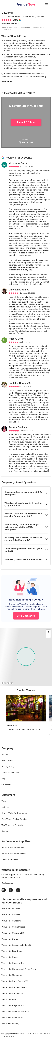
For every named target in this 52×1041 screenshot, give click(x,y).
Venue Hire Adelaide (10, 909)
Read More (6, 81)
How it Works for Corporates (14, 813)
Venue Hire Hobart (9, 957)
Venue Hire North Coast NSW (14, 981)
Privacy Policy (7, 766)
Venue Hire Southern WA (12, 1017)
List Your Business (9, 860)
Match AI (5, 807)
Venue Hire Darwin (9, 939)
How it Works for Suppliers (13, 853)
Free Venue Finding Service (14, 819)
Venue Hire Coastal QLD (12, 933)
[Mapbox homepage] (7, 683)
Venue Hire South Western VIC (15, 1011)
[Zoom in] (48, 632)
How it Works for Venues (12, 847)
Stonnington (25, 27)
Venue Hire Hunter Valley (12, 963)
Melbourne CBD (38, 27)
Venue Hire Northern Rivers (14, 987)
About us (5, 754)
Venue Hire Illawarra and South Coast (18, 969)
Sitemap (5, 831)
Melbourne (13, 27)
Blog (3, 778)
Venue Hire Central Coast (13, 927)
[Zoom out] (48, 636)
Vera (3, 801)
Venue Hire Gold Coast (11, 951)
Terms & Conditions (10, 772)
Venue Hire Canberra (11, 921)
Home (3, 27)
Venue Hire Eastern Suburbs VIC (16, 945)
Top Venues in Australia (12, 825)
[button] (26, 493)
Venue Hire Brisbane (10, 915)
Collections (6, 785)
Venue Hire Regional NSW (13, 1005)
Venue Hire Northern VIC (12, 993)
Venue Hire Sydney (10, 1023)
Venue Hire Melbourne (11, 975)
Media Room (7, 760)
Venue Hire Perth (9, 999)
